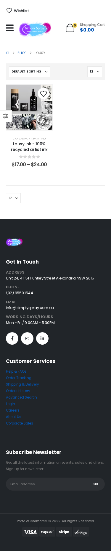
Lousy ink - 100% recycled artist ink (29, 146)
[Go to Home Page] (7, 53)
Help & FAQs (16, 371)
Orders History (18, 391)
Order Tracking (18, 378)
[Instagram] (27, 338)
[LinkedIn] (42, 338)
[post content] (29, 108)
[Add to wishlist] (43, 93)
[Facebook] (12, 338)
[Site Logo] (35, 29)
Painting (39, 138)
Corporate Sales (19, 423)
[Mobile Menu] (11, 28)
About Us (13, 417)
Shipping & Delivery (22, 384)
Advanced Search (21, 397)
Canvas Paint (22, 138)
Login (10, 404)
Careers (13, 410)
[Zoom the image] (14, 241)
